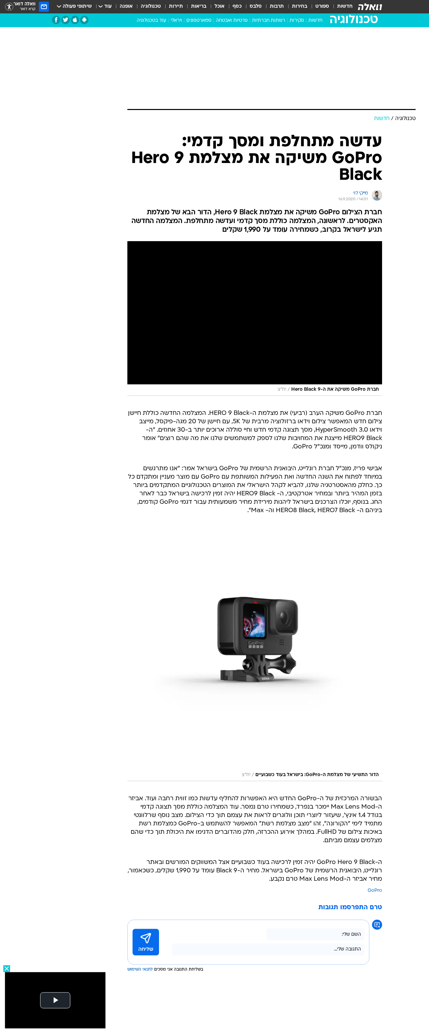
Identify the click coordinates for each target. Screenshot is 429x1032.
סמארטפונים (198, 20)
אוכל (219, 6)
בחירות (299, 6)
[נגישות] (9, 7)
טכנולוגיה (151, 6)
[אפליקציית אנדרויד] (84, 20)
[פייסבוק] (56, 20)
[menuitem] (341, 6)
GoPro (375, 890)
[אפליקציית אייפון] (75, 20)
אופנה (126, 6)
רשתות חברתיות (268, 20)
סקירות (297, 20)
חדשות (345, 6)
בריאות (198, 6)
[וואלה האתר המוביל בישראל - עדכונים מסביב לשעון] (370, 6)
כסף (237, 6)
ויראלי (176, 20)
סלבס (256, 6)
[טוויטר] (65, 20)
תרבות (277, 6)
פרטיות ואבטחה (232, 20)
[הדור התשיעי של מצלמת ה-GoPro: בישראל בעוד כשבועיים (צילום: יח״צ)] (254, 654)
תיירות (176, 6)
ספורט (322, 6)
